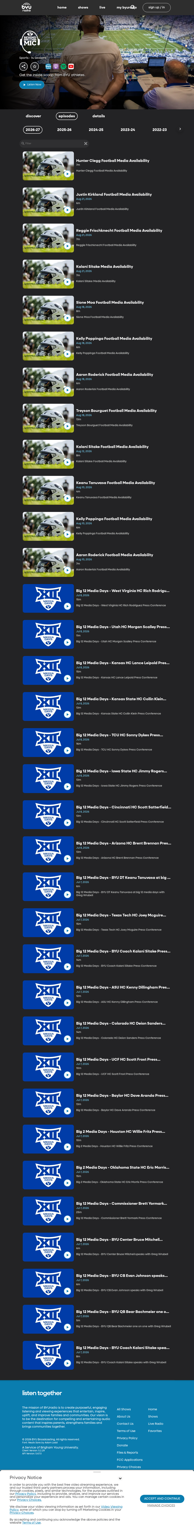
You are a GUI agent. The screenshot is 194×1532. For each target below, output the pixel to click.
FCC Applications (129, 1460)
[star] (35, 66)
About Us (123, 1416)
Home (152, 1409)
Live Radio (155, 1424)
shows (83, 7)
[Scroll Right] (180, 129)
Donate (122, 1445)
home (62, 7)
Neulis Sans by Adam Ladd (43, 1443)
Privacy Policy (127, 1438)
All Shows (124, 1409)
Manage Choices (161, 1505)
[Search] (132, 7)
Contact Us (125, 1424)
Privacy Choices (129, 1467)
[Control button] (120, 1478)
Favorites (155, 1431)
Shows (153, 1416)
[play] (67, 173)
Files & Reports (127, 1452)
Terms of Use (126, 1431)
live (102, 7)
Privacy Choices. (29, 1500)
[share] (23, 66)
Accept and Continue (162, 1498)
